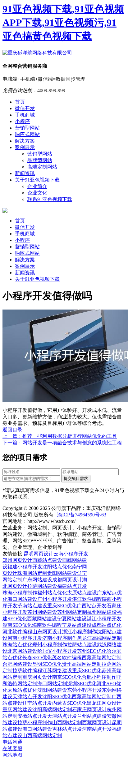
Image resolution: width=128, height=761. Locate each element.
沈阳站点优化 (57, 566)
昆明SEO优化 (47, 664)
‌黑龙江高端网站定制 (99, 638)
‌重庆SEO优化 (62, 605)
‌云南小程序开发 (70, 553)
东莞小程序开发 (84, 690)
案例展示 (25, 147)
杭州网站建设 (102, 612)
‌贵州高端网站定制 (82, 664)
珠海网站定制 (32, 573)
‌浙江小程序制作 (79, 631)
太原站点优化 (22, 690)
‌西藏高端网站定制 (101, 657)
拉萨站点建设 (82, 644)
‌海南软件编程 (47, 625)
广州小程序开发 (54, 599)
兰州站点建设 (92, 716)
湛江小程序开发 (104, 618)
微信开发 (25, 108)
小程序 (22, 121)
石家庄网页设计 (89, 709)
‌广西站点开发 (92, 605)
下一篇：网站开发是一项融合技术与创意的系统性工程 (62, 442)
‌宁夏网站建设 (72, 618)
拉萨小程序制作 (34, 722)
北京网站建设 (22, 651)
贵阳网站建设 (62, 573)
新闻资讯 (25, 173)
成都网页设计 (67, 579)
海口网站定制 (52, 683)
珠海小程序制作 (19, 592)
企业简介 (37, 186)
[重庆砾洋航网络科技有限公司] (37, 52)
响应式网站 (27, 134)
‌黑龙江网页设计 (104, 703)
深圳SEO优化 (82, 683)
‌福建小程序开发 (24, 566)
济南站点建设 (32, 605)
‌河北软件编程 (17, 631)
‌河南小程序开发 (24, 638)
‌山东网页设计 (47, 631)
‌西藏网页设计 (97, 722)
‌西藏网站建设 (42, 618)
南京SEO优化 (67, 677)
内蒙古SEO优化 (69, 703)
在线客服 (12, 748)
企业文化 (37, 192)
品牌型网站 (39, 160)
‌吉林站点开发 (67, 729)
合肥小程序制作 (99, 677)
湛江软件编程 (87, 599)
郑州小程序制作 (49, 644)
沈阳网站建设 (52, 690)
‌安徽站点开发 (32, 716)
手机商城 (25, 115)
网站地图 (12, 755)
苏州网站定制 (72, 612)
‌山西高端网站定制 (42, 735)
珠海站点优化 (17, 644)
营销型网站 (27, 127)
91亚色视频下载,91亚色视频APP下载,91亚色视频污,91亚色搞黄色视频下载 (63, 22)
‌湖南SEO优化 (17, 625)
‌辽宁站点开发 (37, 703)
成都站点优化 (106, 625)
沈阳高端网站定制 (52, 709)
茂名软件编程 (67, 657)
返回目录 (12, 429)
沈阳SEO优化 (57, 696)
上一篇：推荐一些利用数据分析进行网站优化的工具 (59, 436)
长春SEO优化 (37, 657)
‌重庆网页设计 (37, 677)
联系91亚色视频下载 (49, 199)
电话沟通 (12, 742)
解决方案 (25, 140)
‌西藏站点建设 (47, 560)
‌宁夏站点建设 (77, 625)
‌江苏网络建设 (57, 670)
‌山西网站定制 (67, 722)
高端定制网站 (42, 166)
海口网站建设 (22, 599)
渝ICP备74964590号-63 (81, 514)
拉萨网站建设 (42, 586)
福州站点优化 (52, 592)
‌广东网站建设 (37, 579)
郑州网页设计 (17, 560)
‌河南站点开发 (97, 729)
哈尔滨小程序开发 (57, 651)
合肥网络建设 (17, 664)
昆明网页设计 (38, 553)
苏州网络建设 (42, 612)
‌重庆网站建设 (17, 709)
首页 (20, 102)
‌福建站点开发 (72, 586)
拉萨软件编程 (27, 670)
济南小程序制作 (59, 638)
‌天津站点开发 (27, 696)
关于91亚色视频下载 (37, 179)
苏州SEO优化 (92, 651)
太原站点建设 (82, 592)
